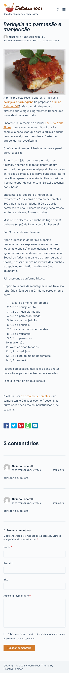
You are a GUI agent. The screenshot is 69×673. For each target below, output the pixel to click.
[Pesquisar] (58, 9)
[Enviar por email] (35, 425)
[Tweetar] (14, 425)
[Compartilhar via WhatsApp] (28, 425)
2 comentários (51, 40)
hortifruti (33, 40)
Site (6, 579)
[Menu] (63, 9)
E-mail (8, 563)
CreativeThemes (13, 668)
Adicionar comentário (17, 595)
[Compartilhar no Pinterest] (21, 425)
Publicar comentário (19, 647)
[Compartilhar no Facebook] (6, 425)
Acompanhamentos (15, 40)
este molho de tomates (35, 396)
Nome (8, 547)
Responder (58, 470)
